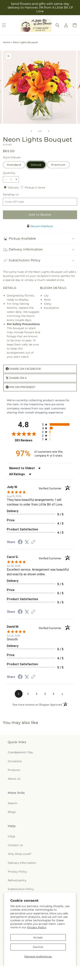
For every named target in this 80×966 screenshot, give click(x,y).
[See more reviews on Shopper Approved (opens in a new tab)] (33, 542)
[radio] (57, 424)
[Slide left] (31, 131)
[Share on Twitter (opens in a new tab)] (26, 542)
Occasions (15, 761)
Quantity (9, 173)
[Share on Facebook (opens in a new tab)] (20, 542)
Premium (58, 165)
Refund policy (17, 880)
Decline (38, 947)
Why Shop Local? (19, 854)
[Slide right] (48, 131)
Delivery (14, 187)
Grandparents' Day (20, 752)
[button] (57, 25)
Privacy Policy (36, 927)
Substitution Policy (21, 889)
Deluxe (36, 165)
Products (14, 770)
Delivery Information (22, 863)
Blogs (12, 812)
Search (12, 803)
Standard (14, 165)
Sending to (16, 195)
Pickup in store (35, 187)
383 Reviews (27, 440)
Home (6, 42)
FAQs (11, 836)
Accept (38, 937)
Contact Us (15, 845)
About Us (14, 778)
